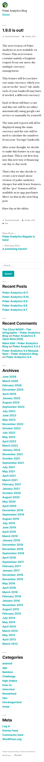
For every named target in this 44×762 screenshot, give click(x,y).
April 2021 (9, 475)
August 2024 (11, 402)
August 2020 (11, 497)
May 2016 (8, 583)
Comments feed (12, 734)
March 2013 (10, 643)
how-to (7, 685)
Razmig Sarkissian (12, 36)
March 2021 (10, 480)
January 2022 (11, 450)
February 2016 (11, 596)
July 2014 (8, 618)
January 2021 (11, 488)
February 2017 (11, 566)
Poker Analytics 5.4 (18, 357)
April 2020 (9, 506)
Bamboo (7, 672)
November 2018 (12, 549)
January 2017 (11, 570)
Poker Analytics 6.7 (14, 309)
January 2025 (11, 398)
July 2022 (8, 432)
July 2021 (8, 467)
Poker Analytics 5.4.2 (26, 346)
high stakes (9, 680)
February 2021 (11, 484)
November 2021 (12, 454)
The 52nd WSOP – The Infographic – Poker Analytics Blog (21, 332)
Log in (6, 726)
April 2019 (9, 531)
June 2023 (9, 415)
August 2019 (10, 518)
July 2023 (8, 411)
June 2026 (9, 376)
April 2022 (9, 441)
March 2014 (10, 630)
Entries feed (10, 730)
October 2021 (11, 458)
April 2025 (9, 394)
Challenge (8, 676)
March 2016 (10, 592)
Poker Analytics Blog (14, 10)
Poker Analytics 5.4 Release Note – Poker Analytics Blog (20, 352)
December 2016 (12, 574)
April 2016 (9, 587)
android (7, 663)
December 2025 (12, 389)
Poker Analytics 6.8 (14, 305)
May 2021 (8, 471)
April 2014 (9, 626)
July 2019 (8, 523)
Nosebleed (9, 693)
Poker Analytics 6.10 (15, 296)
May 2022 (8, 437)
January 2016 (11, 600)
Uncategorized (12, 702)
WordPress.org (12, 739)
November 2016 (12, 579)
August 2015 (10, 609)
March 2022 (10, 445)
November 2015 (12, 605)
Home (6, 14)
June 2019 (9, 527)
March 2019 (10, 536)
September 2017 (13, 562)
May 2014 (8, 622)
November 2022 (12, 424)
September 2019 (13, 514)
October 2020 (11, 493)
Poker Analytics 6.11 (15, 292)
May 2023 (8, 419)
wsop (5, 706)
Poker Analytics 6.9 (14, 301)
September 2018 (13, 553)
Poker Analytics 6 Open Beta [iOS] (18, 337)
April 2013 (9, 639)
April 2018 (9, 557)
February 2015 (11, 613)
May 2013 (8, 635)
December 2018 (12, 544)
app (6, 223)
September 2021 (13, 462)
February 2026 (11, 385)
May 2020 (9, 501)
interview (8, 689)
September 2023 (13, 406)
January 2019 (11, 540)
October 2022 (11, 428)
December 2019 (12, 510)
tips (4, 698)
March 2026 (10, 381)
